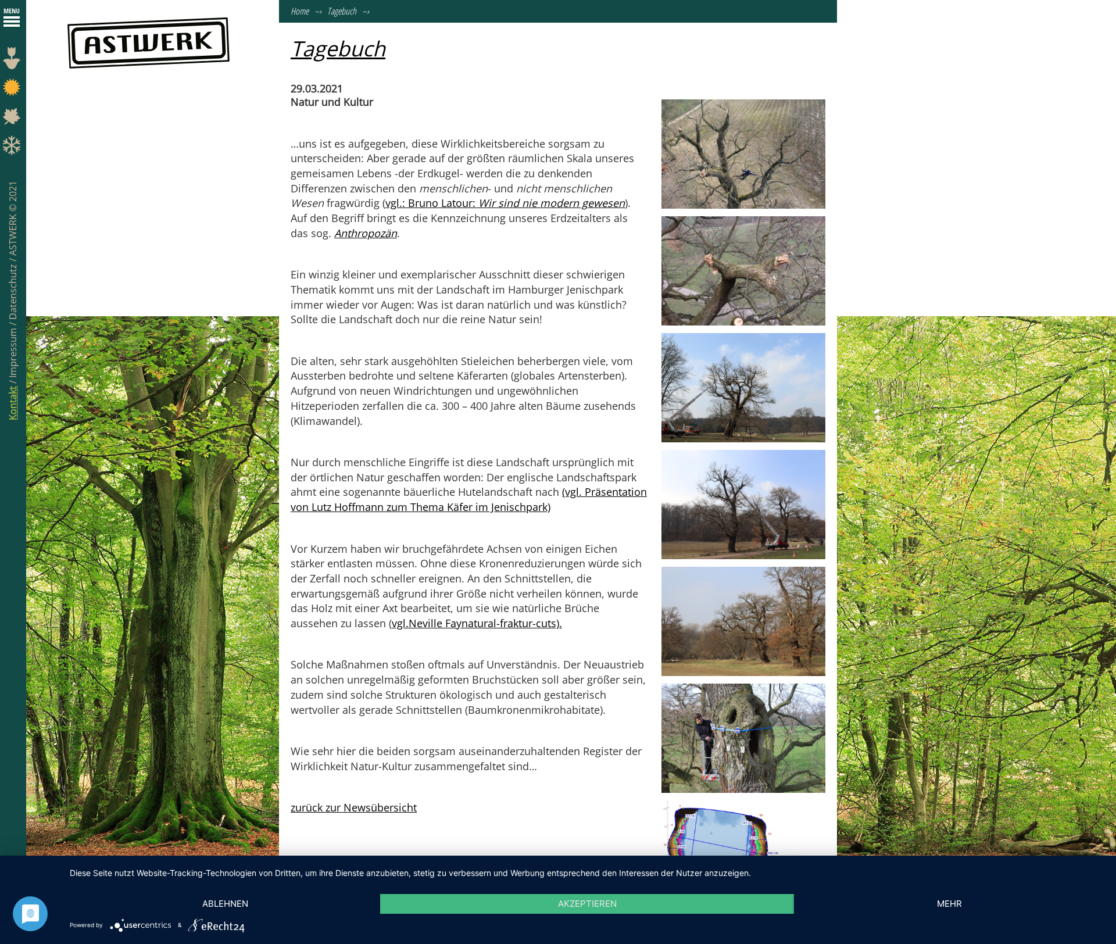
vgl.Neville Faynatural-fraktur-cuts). (477, 623)
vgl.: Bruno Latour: (505, 203)
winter (13, 148)
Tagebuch (341, 11)
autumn (13, 119)
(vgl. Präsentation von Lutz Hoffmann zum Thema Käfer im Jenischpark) (469, 499)
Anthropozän (365, 233)
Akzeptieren (587, 903)
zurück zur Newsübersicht (354, 807)
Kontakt (12, 403)
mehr (949, 903)
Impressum (12, 352)
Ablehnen (225, 903)
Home (300, 11)
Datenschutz (12, 291)
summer (13, 90)
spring (13, 61)
